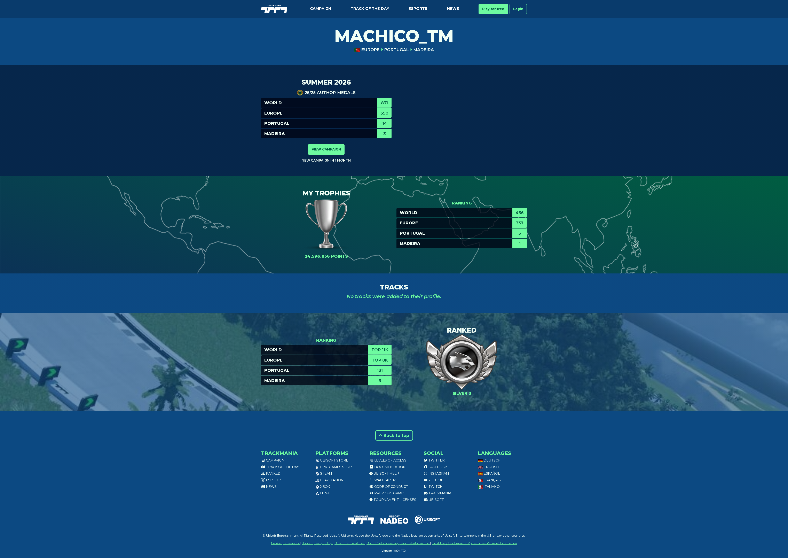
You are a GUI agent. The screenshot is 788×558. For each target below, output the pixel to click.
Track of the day (370, 8)
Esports (418, 8)
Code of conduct (390, 487)
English (491, 467)
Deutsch (492, 460)
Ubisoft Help (386, 473)
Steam (325, 473)
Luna (324, 493)
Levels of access (389, 460)
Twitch (435, 487)
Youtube (437, 480)
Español (491, 473)
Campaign (320, 8)
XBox (324, 487)
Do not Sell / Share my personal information (398, 543)
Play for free (493, 9)
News (453, 8)
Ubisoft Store (333, 460)
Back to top (395, 435)
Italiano (491, 487)
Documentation (389, 467)
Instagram (438, 473)
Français (492, 480)
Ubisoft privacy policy (317, 543)
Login (518, 9)
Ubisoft (436, 500)
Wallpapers (385, 480)
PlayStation (331, 480)
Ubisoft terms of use (349, 543)
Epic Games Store (336, 467)
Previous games (389, 493)
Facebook (438, 467)
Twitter (436, 460)
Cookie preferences (285, 543)
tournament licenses (394, 500)
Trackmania (439, 493)
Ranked (273, 473)
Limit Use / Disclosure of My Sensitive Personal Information (474, 543)
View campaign (326, 149)
